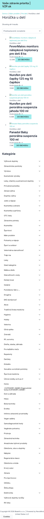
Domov (5, 14)
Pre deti (24, 14)
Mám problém (14, 14)
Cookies (6, 517)
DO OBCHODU (24, 60)
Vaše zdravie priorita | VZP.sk (16, 5)
